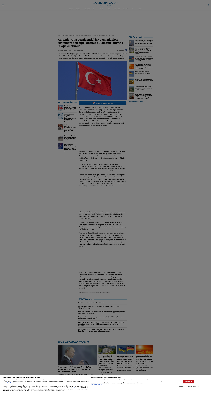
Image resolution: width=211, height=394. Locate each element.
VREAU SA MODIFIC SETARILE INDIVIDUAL (188, 386)
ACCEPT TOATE (188, 381)
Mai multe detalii (10, 382)
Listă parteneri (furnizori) (96, 384)
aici (74, 387)
